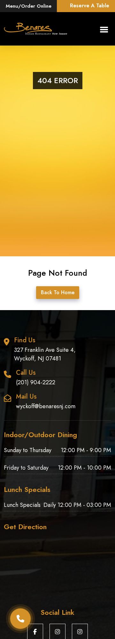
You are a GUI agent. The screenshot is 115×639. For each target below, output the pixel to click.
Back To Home (57, 292)
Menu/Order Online (28, 6)
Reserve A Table (89, 5)
